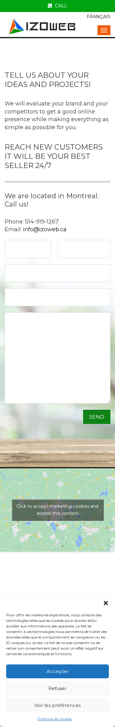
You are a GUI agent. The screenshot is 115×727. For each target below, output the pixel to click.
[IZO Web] (43, 26)
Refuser (57, 688)
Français (98, 16)
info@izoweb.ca (45, 229)
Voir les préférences (57, 705)
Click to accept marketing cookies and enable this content (57, 509)
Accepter (58, 671)
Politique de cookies (54, 719)
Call (60, 6)
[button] (106, 603)
